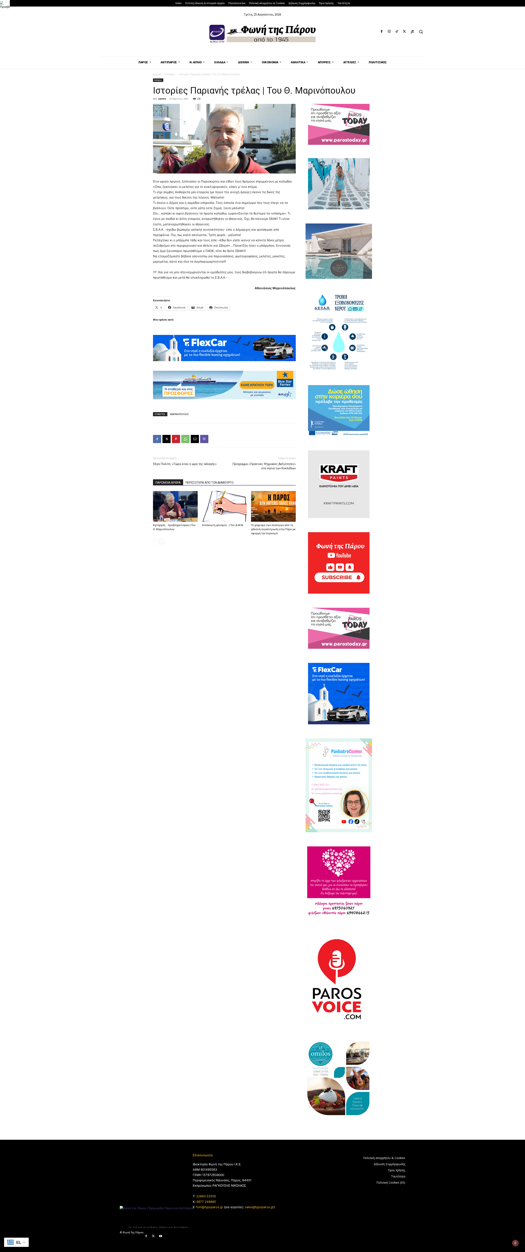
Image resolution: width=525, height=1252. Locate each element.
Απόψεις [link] (170, 74)
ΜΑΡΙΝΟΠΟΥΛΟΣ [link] (179, 414)
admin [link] (162, 98)
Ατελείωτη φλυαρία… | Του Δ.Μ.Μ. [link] (223, 525)
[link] (5, 5)
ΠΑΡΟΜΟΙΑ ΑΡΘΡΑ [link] (168, 482)
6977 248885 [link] (206, 1202)
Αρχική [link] (157, 74)
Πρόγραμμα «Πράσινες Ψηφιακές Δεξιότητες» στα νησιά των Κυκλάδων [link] (264, 466)
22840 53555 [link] (206, 1196)
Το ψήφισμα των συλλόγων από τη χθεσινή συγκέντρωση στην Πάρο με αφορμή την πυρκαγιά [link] (273, 529)
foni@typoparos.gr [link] (209, 1207)
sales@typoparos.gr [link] (259, 1207)
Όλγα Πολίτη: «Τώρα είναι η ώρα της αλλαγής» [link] (185, 464)
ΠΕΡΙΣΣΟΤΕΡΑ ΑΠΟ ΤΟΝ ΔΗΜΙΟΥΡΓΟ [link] (210, 482)
